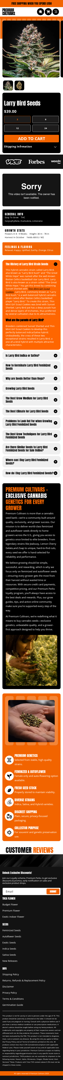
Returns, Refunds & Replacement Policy (23, 980)
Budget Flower (10, 904)
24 (45, 128)
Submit (53, 891)
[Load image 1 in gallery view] (8, 85)
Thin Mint (33, 288)
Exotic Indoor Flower (13, 916)
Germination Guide (12, 1004)
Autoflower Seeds (11, 936)
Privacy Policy (9, 992)
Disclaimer (8, 986)
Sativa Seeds (9, 954)
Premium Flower (11, 910)
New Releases (9, 960)
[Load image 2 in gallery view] (19, 85)
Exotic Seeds (9, 942)
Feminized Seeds (11, 930)
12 (17, 128)
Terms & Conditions (13, 998)
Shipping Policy (10, 974)
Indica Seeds (9, 948)
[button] (40, 11)
